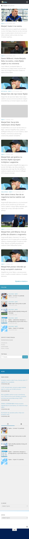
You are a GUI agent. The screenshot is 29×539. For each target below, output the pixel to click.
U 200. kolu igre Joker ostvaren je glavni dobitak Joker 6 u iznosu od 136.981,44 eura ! (13, 388)
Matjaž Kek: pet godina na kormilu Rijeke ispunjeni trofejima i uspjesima (11, 159)
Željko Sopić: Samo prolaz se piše (17, 303)
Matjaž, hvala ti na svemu (11, 26)
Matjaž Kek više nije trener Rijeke (14, 94)
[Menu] (27, 2)
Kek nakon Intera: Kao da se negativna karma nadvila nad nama (13, 197)
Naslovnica (4, 192)
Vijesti (3, 23)
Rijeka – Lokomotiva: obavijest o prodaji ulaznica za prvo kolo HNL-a (17, 320)
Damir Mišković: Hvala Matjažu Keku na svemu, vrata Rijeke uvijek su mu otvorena (13, 61)
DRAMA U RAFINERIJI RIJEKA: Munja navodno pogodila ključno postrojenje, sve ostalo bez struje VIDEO (14, 405)
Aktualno (4, 91)
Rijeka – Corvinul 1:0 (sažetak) (16, 295)
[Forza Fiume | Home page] (5, 2)
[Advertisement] (14, 483)
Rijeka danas (5, 377)
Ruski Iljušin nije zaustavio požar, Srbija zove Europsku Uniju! (12, 413)
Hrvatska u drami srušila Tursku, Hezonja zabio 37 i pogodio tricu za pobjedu (14, 381)
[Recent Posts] (8, 424)
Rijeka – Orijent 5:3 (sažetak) (16, 328)
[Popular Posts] (21, 424)
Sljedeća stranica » (21, 281)
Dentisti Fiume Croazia (7, 340)
